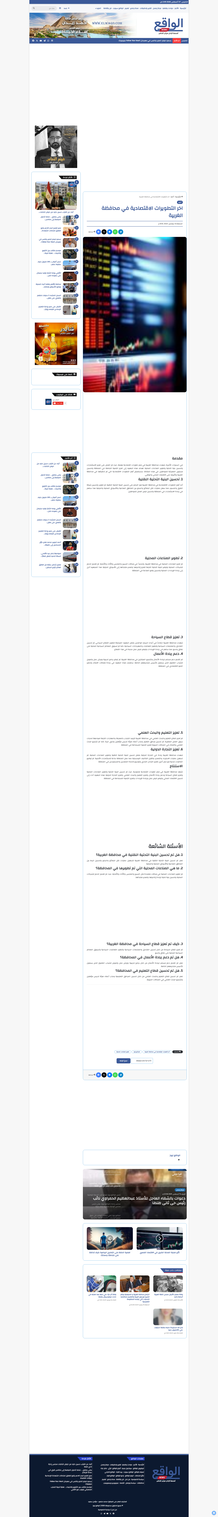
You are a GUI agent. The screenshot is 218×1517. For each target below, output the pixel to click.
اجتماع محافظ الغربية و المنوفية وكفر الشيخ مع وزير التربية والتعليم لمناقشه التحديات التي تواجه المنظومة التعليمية (134, 1298)
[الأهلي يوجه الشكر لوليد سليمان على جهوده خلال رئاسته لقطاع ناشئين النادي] (70, 276)
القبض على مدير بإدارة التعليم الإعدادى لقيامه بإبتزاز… (49, 308)
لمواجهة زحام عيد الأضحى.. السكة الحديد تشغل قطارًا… (50, 555)
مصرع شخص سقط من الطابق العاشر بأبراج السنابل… (50, 566)
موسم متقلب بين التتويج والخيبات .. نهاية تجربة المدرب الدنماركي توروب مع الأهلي (137, 40)
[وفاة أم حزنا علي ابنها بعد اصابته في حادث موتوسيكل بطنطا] (101, 1283)
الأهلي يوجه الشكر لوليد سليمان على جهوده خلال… (49, 274)
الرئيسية (183, 8)
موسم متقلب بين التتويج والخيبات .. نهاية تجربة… (51, 252)
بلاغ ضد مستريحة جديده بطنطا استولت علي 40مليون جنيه (168, 1329)
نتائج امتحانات (139, 1475)
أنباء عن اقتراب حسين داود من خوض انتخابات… (55, 212)
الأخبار (176, 8)
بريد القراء (119, 1472)
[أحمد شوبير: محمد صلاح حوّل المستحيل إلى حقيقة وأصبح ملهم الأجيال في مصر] (70, 546)
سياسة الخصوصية (137, 1479)
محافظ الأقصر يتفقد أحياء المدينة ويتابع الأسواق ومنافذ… (48, 286)
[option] (135, 1194)
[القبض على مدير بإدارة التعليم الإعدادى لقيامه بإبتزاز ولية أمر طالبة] (70, 310)
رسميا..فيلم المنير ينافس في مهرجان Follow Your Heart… (50, 241)
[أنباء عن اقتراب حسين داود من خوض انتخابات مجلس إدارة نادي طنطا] (56, 196)
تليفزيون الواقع (138, 1468)
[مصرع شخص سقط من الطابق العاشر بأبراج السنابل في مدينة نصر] (70, 568)
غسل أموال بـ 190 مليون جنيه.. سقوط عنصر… (49, 263)
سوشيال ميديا (127, 1468)
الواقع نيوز (137, 1052)
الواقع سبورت (118, 8)
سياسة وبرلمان (179, 1192)
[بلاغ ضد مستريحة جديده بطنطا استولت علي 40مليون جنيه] (168, 1317)
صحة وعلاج (134, 8)
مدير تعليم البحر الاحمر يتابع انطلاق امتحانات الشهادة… (51, 229)
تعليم (127, 8)
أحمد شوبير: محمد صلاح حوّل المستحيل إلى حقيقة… (50, 544)
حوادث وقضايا (167, 8)
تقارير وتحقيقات (146, 8)
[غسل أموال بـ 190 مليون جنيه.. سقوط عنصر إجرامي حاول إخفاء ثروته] (70, 265)
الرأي (109, 1468)
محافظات (140, 1483)
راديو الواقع (120, 1475)
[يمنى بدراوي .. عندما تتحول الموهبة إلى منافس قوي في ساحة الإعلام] (70, 220)
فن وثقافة (107, 8)
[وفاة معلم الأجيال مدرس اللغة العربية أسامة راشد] (168, 1283)
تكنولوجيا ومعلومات (110, 1483)
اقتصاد (121, 1483)
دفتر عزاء (104, 1468)
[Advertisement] (109, 84)
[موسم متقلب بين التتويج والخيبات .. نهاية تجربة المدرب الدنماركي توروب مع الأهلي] (70, 254)
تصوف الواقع (139, 1472)
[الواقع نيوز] (168, 25)
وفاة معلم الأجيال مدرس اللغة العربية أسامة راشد (168, 1296)
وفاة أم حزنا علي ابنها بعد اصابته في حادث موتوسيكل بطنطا (102, 1296)
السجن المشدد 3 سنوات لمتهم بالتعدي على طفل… (49, 297)
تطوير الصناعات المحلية (122, 1052)
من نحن (127, 1479)
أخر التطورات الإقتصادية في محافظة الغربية (157, 1052)
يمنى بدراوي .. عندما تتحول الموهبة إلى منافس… (51, 218)
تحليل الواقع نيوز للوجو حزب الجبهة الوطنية (149, 1200)
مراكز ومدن (157, 8)
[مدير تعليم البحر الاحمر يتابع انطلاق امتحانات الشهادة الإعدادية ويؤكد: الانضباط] (70, 231)
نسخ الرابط (123, 1060)
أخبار (172, 196)
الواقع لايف (111, 1475)
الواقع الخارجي (110, 1472)
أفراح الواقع (116, 1468)
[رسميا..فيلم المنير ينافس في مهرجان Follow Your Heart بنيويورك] (70, 242)
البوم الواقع (129, 1475)
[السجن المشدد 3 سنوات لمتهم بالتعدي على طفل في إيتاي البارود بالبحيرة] (70, 299)
